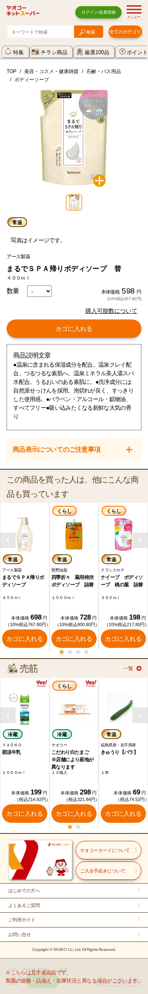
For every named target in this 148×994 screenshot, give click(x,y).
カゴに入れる (74, 328)
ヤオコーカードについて (105, 850)
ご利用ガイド (21, 919)
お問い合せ (19, 934)
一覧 (128, 668)
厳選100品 (97, 52)
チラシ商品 (54, 52)
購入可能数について (111, 311)
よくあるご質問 (24, 905)
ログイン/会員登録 (98, 12)
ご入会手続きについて (102, 870)
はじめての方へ (24, 890)
